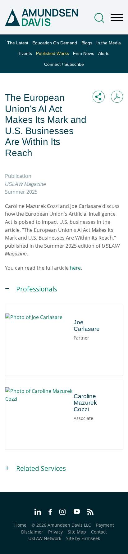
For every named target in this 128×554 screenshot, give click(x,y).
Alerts (103, 53)
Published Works (52, 53)
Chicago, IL (31, 335)
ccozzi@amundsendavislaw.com (53, 422)
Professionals (36, 289)
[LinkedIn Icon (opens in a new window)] (37, 513)
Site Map (77, 532)
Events (25, 53)
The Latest (17, 43)
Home (20, 525)
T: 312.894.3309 (36, 342)
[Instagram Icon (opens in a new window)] (62, 513)
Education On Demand (54, 43)
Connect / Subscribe (64, 64)
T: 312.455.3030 (36, 415)
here (75, 267)
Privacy (55, 532)
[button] (99, 97)
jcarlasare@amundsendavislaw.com (57, 348)
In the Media (108, 43)
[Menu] (116, 17)
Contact (99, 532)
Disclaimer (32, 532)
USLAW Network (44, 538)
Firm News (83, 53)
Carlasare (37, 319)
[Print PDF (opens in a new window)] (117, 97)
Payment (105, 525)
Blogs (86, 43)
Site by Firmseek (83, 538)
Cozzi (50, 393)
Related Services (41, 468)
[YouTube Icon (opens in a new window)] (76, 512)
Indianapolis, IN (60, 335)
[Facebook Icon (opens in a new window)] (50, 513)
